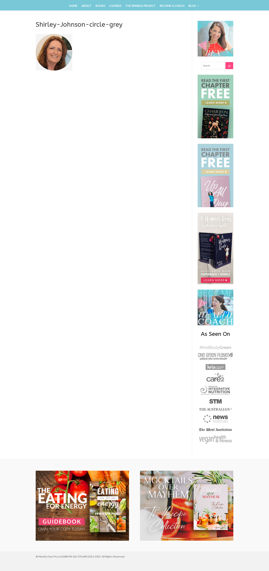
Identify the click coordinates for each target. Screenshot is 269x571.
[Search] (229, 65)
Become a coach (172, 5)
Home (73, 5)
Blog (192, 5)
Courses (115, 5)
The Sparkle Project (140, 5)
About (86, 5)
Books (100, 5)
